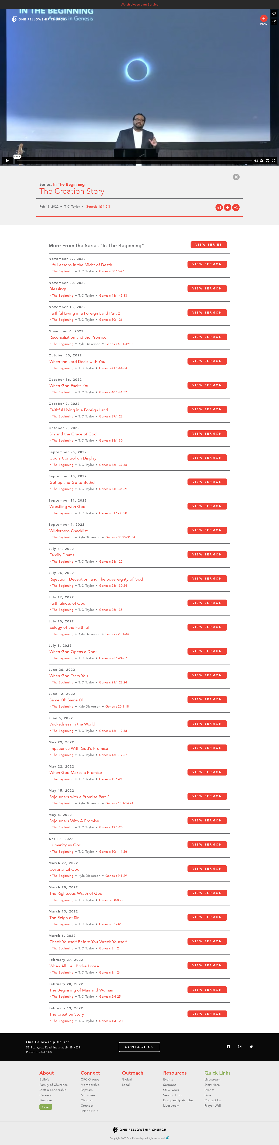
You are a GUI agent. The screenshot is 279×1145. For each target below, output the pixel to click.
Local (126, 1085)
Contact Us (139, 1047)
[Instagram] (239, 1047)
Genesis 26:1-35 (111, 610)
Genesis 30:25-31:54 (120, 537)
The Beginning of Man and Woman (81, 990)
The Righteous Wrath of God (75, 893)
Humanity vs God (65, 844)
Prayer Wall (212, 1105)
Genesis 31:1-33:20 (113, 513)
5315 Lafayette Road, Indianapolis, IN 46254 (53, 1047)
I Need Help (89, 1111)
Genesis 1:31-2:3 (98, 206)
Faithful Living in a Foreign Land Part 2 (84, 313)
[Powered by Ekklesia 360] (168, 1137)
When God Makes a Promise (75, 772)
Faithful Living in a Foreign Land (78, 409)
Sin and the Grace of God (73, 434)
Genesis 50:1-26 (111, 320)
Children (87, 1100)
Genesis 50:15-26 (111, 271)
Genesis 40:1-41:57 (113, 392)
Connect (90, 1073)
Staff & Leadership (53, 1090)
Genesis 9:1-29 (116, 876)
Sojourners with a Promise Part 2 (79, 796)
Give (45, 1107)
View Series (208, 244)
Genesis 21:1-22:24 (113, 682)
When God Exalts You (69, 385)
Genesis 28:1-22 (111, 561)
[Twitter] (251, 1047)
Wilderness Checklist (68, 530)
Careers (45, 1095)
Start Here (212, 1085)
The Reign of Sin (64, 917)
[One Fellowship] (38, 19)
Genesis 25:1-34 (117, 634)
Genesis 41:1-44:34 (113, 368)
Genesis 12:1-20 (111, 827)
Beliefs (44, 1079)
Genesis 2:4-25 (110, 996)
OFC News (171, 1090)
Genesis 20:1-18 (117, 706)
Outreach (132, 1073)
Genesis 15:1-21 (111, 779)
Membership (90, 1085)
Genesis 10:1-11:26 (113, 851)
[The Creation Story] (219, 207)
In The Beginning (69, 184)
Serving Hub (172, 1095)
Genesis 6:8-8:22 (111, 900)
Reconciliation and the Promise (77, 337)
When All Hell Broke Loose (74, 966)
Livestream (171, 1105)
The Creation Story (66, 1014)
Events (168, 1079)
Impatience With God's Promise (78, 748)
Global (127, 1079)
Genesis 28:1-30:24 (113, 586)
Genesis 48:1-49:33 (113, 295)
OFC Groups (90, 1079)
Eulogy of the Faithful (69, 627)
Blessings (58, 288)
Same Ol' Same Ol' (67, 700)
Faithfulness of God (67, 603)
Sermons (169, 1085)
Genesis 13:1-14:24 (119, 803)
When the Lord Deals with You (77, 361)
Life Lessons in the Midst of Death (80, 264)
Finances (45, 1100)
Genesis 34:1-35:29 (113, 489)
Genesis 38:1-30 (111, 440)
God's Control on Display (72, 458)
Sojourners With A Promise (74, 820)
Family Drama (62, 554)
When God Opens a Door (73, 651)
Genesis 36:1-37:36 (113, 465)
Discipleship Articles (178, 1100)
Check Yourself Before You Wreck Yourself (88, 941)
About (46, 1073)
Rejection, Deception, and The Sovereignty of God (96, 579)
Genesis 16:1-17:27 (113, 755)
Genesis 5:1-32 (110, 924)
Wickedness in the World (72, 724)
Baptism (87, 1090)
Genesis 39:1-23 (111, 416)
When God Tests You (68, 675)
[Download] (227, 207)
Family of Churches (53, 1085)
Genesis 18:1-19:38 (113, 731)
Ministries (88, 1095)
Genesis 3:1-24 (110, 948)
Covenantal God (64, 869)
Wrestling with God (67, 506)
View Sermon (207, 264)
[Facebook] (228, 1047)
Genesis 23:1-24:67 (113, 658)
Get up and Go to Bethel (72, 482)
